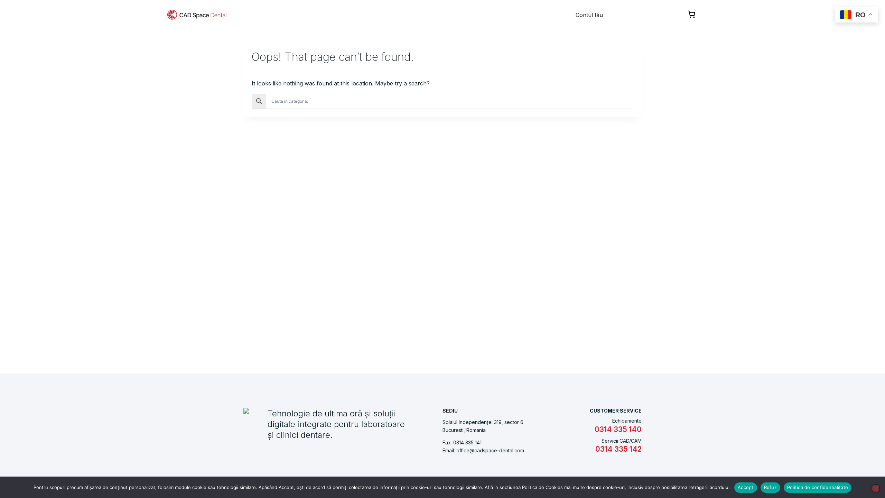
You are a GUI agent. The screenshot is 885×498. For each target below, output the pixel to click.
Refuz (770, 487)
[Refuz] (876, 488)
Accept (746, 487)
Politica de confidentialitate (817, 487)
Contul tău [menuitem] (589, 14)
